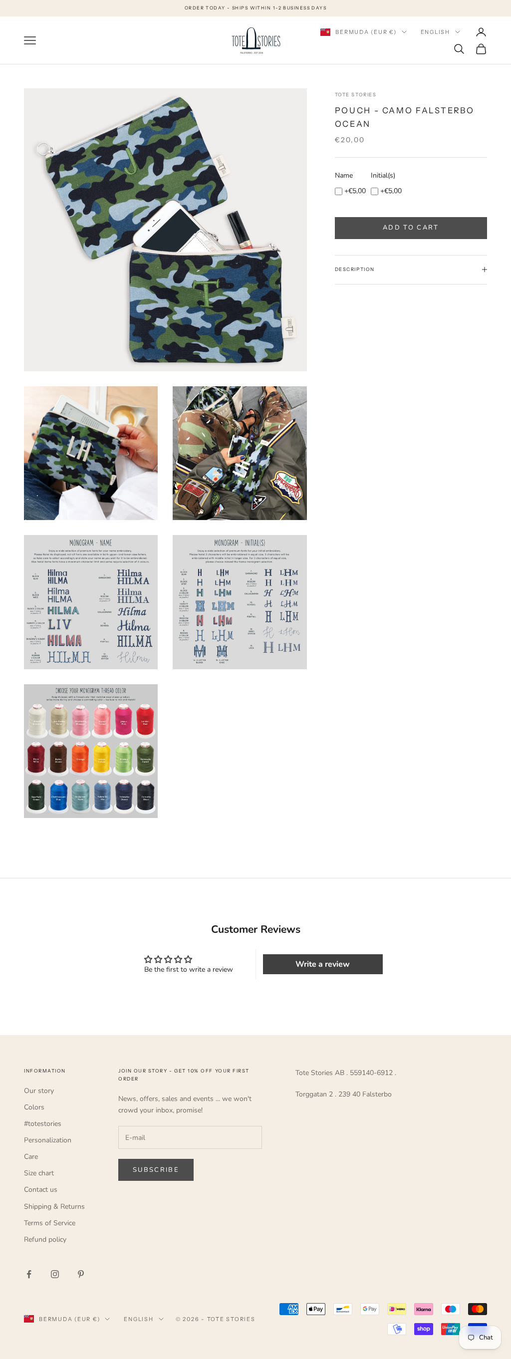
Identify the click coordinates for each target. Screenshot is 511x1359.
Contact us (40, 1189)
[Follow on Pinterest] (81, 1274)
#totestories (42, 1123)
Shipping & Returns (54, 1206)
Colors (34, 1107)
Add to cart (411, 227)
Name (344, 175)
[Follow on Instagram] (55, 1274)
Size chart (39, 1173)
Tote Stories (355, 94)
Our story (39, 1090)
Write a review (322, 964)
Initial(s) (383, 175)
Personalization (47, 1140)
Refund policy (45, 1239)
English (435, 31)
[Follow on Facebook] (29, 1274)
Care (31, 1156)
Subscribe (156, 1169)
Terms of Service (49, 1223)
